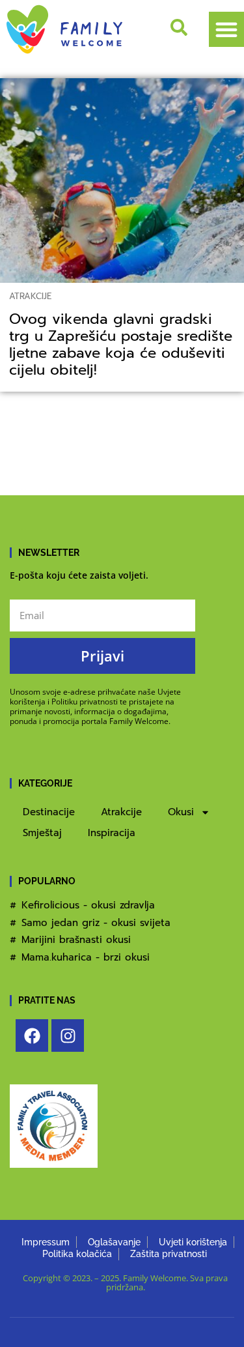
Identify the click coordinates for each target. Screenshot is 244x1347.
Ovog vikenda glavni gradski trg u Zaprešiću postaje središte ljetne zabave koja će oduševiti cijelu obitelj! (120, 344)
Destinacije (49, 812)
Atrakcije (30, 296)
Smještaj (42, 833)
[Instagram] (67, 1035)
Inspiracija (111, 833)
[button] (226, 29)
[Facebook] (32, 1035)
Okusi (181, 812)
